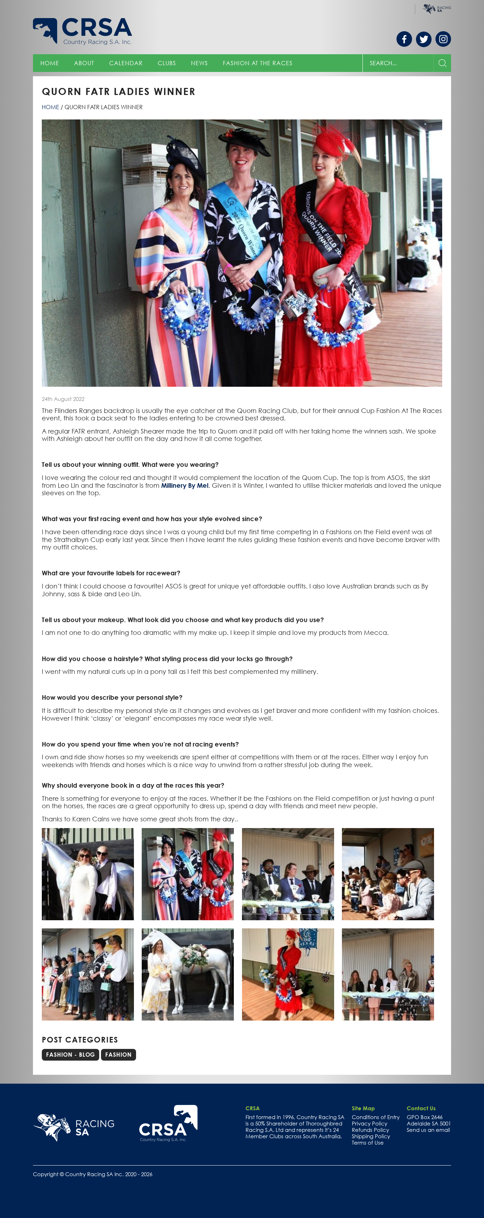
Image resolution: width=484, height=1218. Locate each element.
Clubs (167, 63)
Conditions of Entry (376, 1117)
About (84, 63)
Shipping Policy (371, 1136)
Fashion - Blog (70, 1054)
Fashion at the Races (258, 63)
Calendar (126, 63)
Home (49, 63)
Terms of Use (368, 1142)
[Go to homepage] (168, 1123)
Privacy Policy (369, 1123)
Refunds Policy (370, 1130)
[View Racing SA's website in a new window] (73, 1128)
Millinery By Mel (184, 485)
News (199, 63)
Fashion (118, 1054)
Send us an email (428, 1130)
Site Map (363, 1108)
